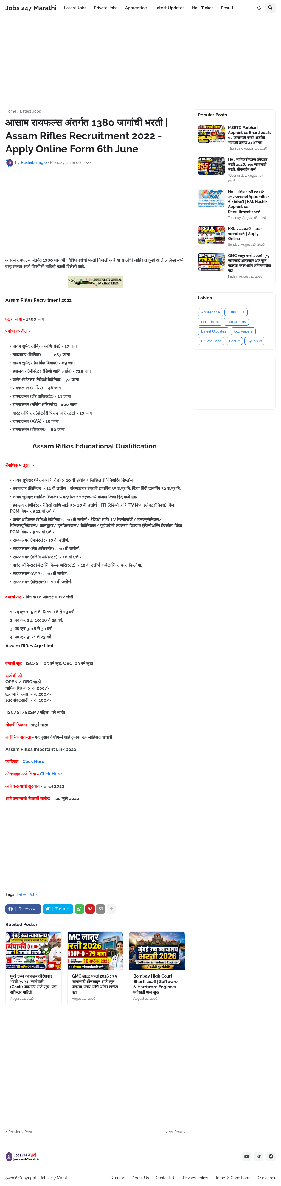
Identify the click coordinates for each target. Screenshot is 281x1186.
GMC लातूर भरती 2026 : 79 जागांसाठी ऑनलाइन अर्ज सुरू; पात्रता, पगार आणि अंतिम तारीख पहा (95, 984)
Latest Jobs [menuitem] (75, 7)
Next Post (173, 1132)
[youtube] (246, 1156)
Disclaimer (266, 1178)
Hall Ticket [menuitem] (202, 7)
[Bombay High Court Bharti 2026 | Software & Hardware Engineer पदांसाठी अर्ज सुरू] (157, 951)
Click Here (33, 761)
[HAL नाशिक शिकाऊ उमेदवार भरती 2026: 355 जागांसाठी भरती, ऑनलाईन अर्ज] (211, 166)
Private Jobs (211, 341)
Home (10, 111)
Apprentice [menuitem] (136, 7)
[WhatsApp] (79, 909)
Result (234, 341)
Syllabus (255, 341)
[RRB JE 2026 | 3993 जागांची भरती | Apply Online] (211, 235)
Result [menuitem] (227, 7)
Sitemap (117, 1178)
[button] (259, 8)
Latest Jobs (30, 111)
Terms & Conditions (232, 1178)
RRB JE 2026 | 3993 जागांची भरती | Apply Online (245, 233)
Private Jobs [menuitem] (105, 7)
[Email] (100, 909)
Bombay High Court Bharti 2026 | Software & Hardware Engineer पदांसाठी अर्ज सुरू (155, 984)
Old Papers (243, 331)
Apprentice (210, 312)
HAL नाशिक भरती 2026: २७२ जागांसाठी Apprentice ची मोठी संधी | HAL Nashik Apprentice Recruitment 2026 (248, 202)
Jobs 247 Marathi (31, 8)
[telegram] (258, 1156)
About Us (140, 1178)
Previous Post (20, 1132)
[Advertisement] (140, 62)
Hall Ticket (210, 322)
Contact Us (166, 1178)
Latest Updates (213, 331)
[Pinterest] (90, 909)
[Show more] (111, 909)
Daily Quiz (236, 312)
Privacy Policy (195, 1178)
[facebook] (271, 1156)
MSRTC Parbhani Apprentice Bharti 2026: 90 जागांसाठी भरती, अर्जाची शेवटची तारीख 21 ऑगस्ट (249, 135)
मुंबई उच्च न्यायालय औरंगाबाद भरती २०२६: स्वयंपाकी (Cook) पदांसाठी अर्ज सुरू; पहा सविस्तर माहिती (33, 984)
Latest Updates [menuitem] (169, 7)
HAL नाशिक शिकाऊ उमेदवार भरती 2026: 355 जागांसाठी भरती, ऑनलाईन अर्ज (247, 164)
